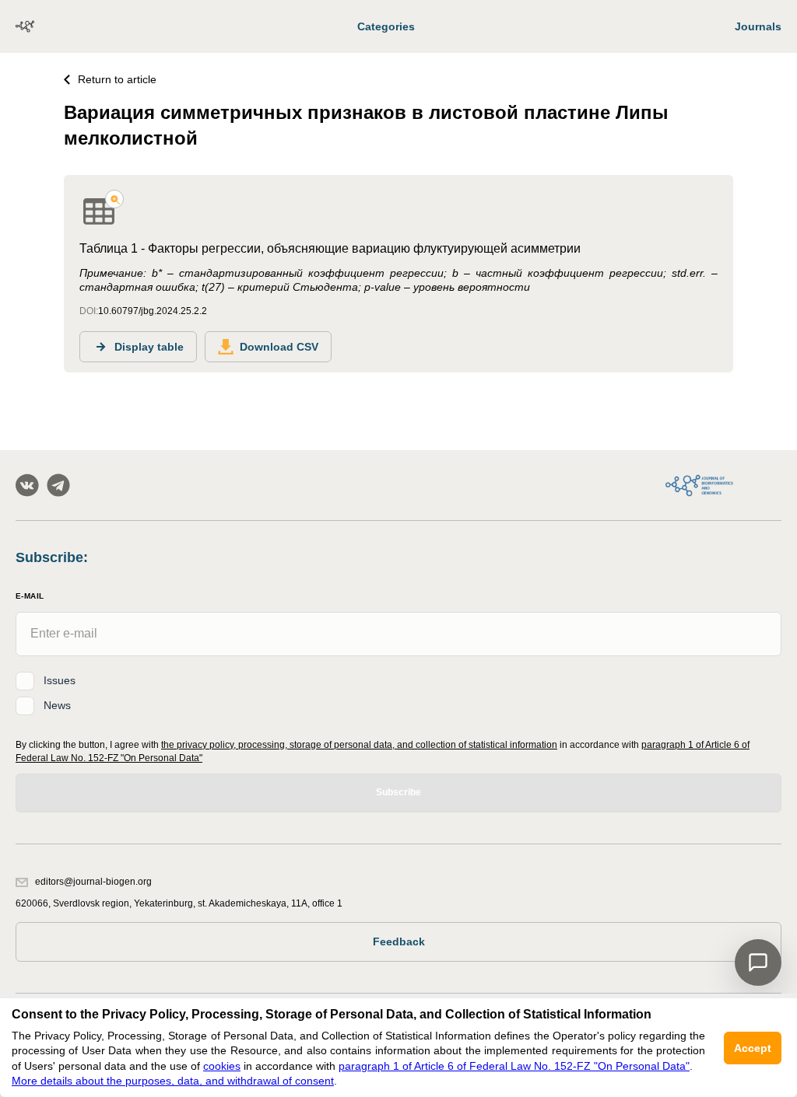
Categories (386, 26)
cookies (222, 1066)
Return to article (117, 79)
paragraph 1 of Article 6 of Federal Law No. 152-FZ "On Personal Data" (514, 1066)
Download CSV (279, 347)
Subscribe (398, 792)
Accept (752, 1048)
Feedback (399, 941)
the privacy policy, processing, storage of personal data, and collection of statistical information (359, 744)
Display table (149, 347)
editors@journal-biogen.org (93, 881)
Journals (758, 26)
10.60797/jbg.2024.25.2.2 (152, 311)
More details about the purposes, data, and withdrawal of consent (173, 1080)
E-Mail (30, 596)
